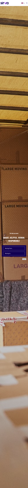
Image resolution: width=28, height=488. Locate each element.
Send (24, 259)
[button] (23, 3)
